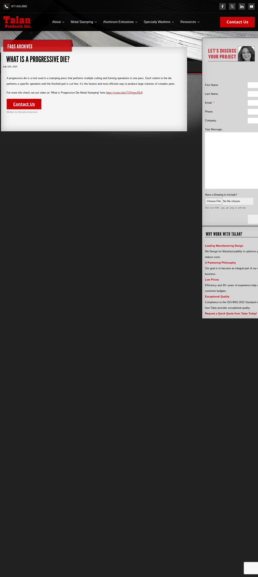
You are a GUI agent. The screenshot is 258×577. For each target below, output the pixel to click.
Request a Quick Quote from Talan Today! (231, 313)
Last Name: (211, 93)
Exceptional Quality (217, 296)
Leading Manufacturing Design (224, 245)
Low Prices (212, 279)
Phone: (209, 111)
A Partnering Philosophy (220, 262)
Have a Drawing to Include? (221, 194)
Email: (209, 102)
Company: (211, 120)
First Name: (212, 85)
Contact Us (237, 22)
